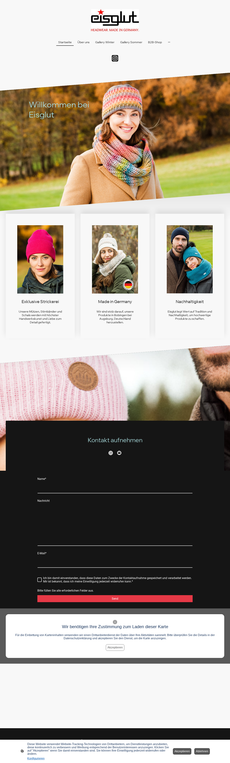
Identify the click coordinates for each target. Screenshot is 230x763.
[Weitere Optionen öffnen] (169, 42)
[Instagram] (115, 58)
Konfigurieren (36, 758)
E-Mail (42, 553)
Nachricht (43, 500)
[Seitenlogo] (115, 20)
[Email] (119, 453)
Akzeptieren (115, 647)
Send (115, 598)
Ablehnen (202, 751)
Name (41, 479)
